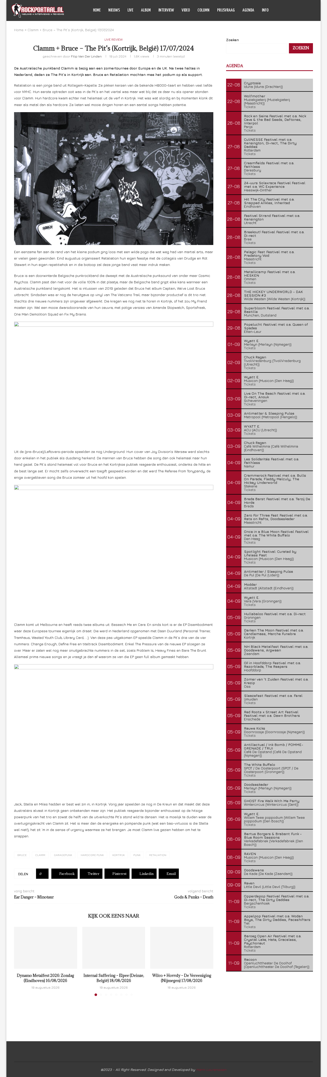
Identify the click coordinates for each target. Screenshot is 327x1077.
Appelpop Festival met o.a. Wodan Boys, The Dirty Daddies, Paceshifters (277, 918)
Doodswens (254, 870)
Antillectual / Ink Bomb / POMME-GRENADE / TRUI (273, 746)
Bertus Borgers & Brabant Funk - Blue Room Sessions (273, 835)
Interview (166, 10)
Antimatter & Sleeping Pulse (269, 413)
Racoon (250, 959)
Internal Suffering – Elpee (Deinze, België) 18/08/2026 (113, 978)
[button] (21, 961)
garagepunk (63, 855)
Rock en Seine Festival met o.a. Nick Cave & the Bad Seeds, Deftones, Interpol (275, 119)
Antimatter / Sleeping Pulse (268, 571)
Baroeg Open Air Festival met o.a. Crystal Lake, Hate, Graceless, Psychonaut (272, 939)
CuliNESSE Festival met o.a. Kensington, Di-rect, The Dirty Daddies (270, 143)
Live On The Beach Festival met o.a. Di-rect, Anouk (275, 395)
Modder (250, 584)
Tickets (250, 106)
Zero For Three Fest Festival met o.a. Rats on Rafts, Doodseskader (276, 517)
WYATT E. (252, 426)
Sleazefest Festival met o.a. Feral (273, 695)
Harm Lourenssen (211, 1069)
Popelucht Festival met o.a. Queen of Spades (276, 326)
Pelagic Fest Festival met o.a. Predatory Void (269, 253)
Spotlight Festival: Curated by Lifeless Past (270, 553)
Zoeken (232, 40)
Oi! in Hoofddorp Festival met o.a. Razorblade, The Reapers (272, 665)
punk (137, 855)
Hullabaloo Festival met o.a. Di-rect (275, 614)
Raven (249, 883)
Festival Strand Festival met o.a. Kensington (272, 217)
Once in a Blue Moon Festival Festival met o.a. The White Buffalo (276, 533)
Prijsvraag (226, 10)
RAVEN (250, 853)
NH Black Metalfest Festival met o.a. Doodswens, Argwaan (276, 648)
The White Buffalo (259, 764)
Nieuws (114, 10)
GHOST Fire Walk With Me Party (271, 801)
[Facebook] (289, 10)
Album (146, 10)
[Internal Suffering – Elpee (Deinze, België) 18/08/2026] (113, 948)
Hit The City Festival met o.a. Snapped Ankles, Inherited (269, 201)
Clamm (40, 855)
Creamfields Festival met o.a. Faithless (269, 165)
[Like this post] (44, 874)
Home (97, 10)
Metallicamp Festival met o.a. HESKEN (270, 273)
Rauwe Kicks (254, 728)
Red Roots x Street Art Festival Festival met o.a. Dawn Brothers (272, 714)
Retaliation (157, 855)
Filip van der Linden (86, 56)
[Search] (313, 10)
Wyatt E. (251, 340)
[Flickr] (305, 10)
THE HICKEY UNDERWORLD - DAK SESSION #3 (273, 293)
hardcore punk (92, 855)
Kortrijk (118, 855)
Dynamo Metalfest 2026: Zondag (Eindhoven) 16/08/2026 (45, 978)
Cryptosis (252, 83)
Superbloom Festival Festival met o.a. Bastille (277, 310)
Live (130, 10)
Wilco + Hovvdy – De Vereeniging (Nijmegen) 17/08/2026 (181, 978)
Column (203, 10)
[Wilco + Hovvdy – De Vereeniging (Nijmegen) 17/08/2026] (181, 948)
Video (186, 10)
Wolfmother (254, 96)
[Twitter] (294, 10)
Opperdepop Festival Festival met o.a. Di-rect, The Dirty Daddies (276, 898)
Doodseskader (256, 784)
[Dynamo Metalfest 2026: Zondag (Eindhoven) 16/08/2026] (45, 948)
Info (265, 10)
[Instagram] (299, 10)
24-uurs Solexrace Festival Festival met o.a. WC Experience (274, 185)
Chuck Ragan (255, 357)
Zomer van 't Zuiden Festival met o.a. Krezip (276, 681)
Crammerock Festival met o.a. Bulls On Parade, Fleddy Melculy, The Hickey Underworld (275, 479)
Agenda (248, 10)
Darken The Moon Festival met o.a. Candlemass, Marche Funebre (274, 632)
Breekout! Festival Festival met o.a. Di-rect (274, 234)
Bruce (22, 855)
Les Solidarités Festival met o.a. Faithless (271, 461)
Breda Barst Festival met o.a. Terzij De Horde (277, 501)
